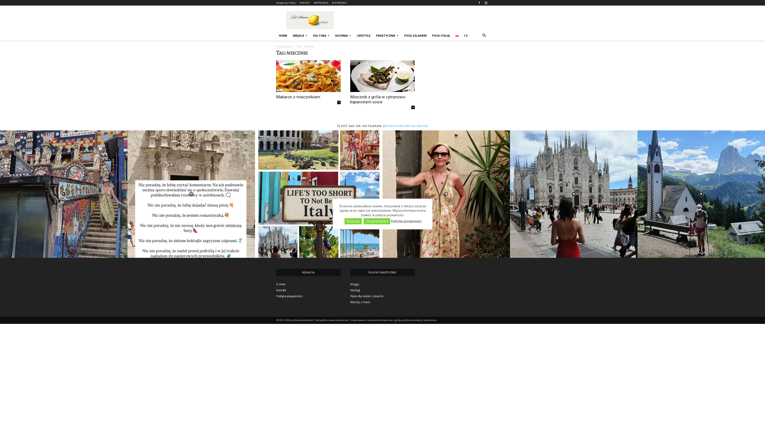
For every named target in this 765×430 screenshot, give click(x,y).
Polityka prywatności (289, 296)
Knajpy (354, 284)
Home (283, 35)
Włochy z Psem (360, 302)
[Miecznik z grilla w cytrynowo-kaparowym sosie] (382, 76)
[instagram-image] (64, 194)
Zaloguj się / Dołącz (286, 2)
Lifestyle (364, 35)
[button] (484, 36)
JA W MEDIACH (339, 2)
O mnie (280, 284)
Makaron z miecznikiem (298, 97)
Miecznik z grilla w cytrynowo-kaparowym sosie (378, 99)
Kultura (319, 35)
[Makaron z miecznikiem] (308, 76)
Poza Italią (441, 35)
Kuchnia (341, 35)
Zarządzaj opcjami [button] (377, 221)
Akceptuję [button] (353, 221)
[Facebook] (479, 3)
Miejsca (298, 35)
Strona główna (284, 46)
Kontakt (281, 290)
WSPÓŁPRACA (321, 2)
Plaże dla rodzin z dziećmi (366, 296)
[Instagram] (486, 3)
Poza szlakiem (415, 35)
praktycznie (385, 35)
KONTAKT (305, 2)
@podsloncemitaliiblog (405, 126)
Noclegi (355, 290)
